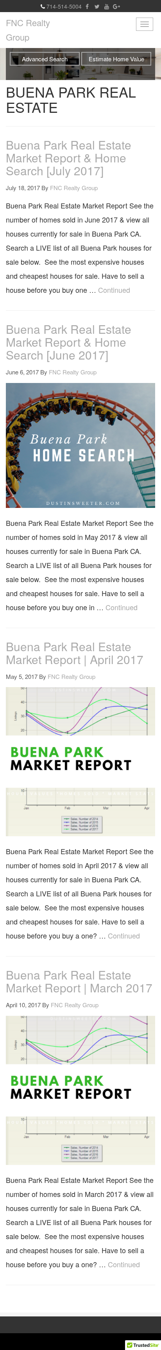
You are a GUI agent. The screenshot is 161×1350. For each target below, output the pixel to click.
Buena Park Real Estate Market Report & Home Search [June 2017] (68, 342)
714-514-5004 (64, 6)
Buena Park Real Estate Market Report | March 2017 (79, 981)
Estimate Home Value (116, 59)
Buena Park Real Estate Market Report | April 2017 (74, 653)
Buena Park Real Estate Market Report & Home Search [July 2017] (68, 157)
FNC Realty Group (28, 29)
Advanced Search (45, 59)
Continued (114, 290)
